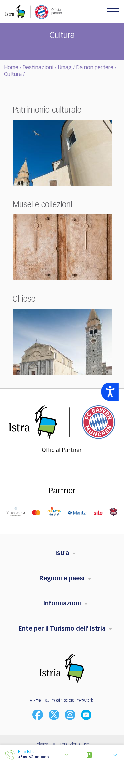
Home (11, 68)
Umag (65, 68)
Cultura (13, 74)
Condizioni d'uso (74, 744)
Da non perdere (94, 68)
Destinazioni (37, 68)
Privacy (41, 744)
